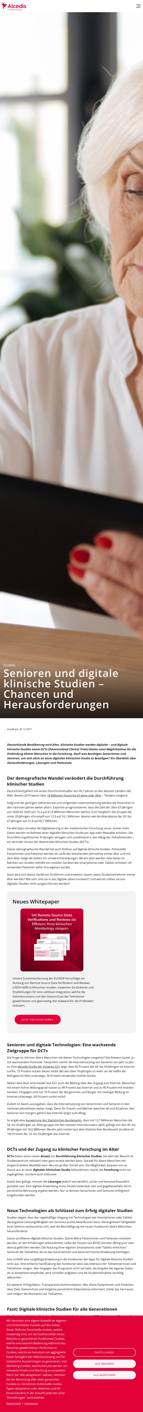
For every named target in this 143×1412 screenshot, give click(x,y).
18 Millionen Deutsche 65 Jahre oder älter (74, 795)
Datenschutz (13, 1403)
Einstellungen (104, 1352)
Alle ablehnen (104, 1363)
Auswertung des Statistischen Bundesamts (54, 1120)
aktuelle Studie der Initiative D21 (39, 1067)
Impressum (31, 1403)
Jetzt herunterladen (38, 1019)
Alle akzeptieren (104, 1375)
